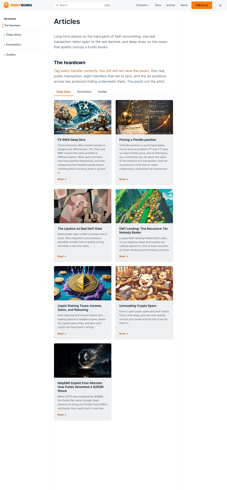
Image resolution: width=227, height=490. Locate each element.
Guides (11, 54)
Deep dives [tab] (64, 91)
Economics (13, 44)
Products (141, 5)
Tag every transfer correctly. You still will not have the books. (102, 71)
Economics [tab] (84, 91)
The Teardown (12, 25)
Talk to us (202, 5)
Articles (170, 5)
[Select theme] (220, 5)
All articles (10, 18)
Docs (158, 5)
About (183, 5)
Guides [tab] (102, 91)
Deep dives (13, 34)
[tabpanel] (113, 260)
